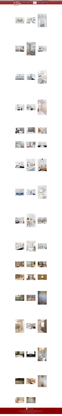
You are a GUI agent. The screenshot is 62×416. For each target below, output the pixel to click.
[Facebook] (28, 409)
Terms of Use (34, 414)
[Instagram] (30, 409)
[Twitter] (32, 409)
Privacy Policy (37, 414)
